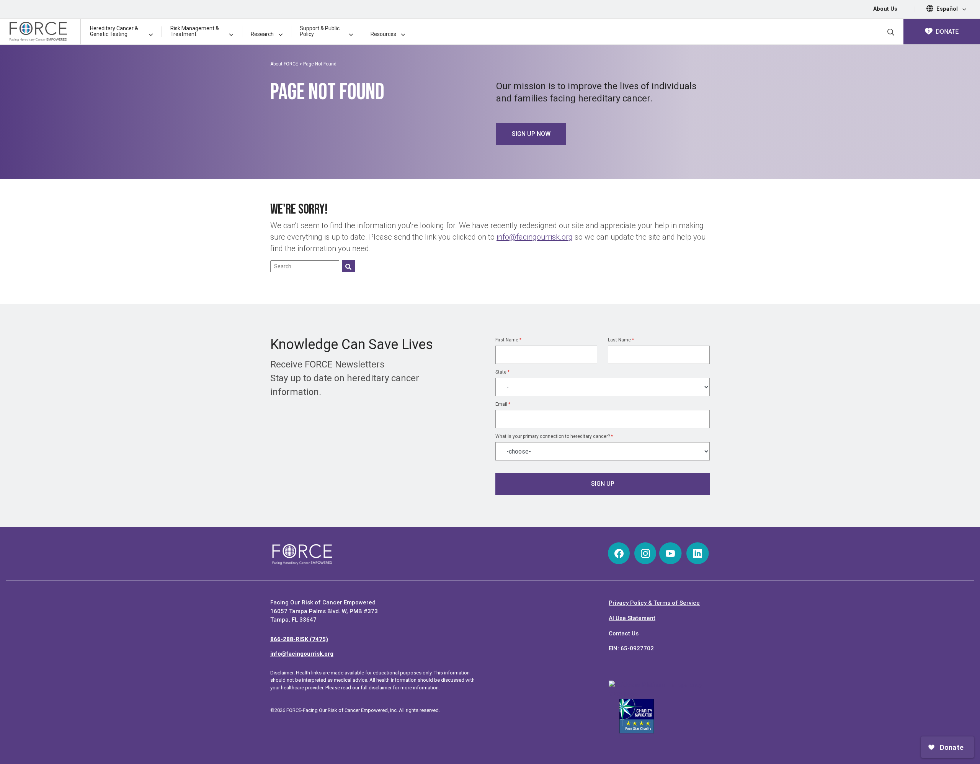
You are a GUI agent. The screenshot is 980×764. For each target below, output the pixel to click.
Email (502, 404)
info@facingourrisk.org (535, 237)
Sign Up (602, 483)
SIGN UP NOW (531, 133)
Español (947, 9)
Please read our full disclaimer (358, 688)
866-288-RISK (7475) (299, 639)
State (502, 372)
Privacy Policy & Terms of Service (654, 602)
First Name (508, 340)
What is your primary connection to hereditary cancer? (554, 436)
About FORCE (284, 64)
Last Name (621, 340)
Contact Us (624, 633)
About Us (885, 9)
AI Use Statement (632, 618)
